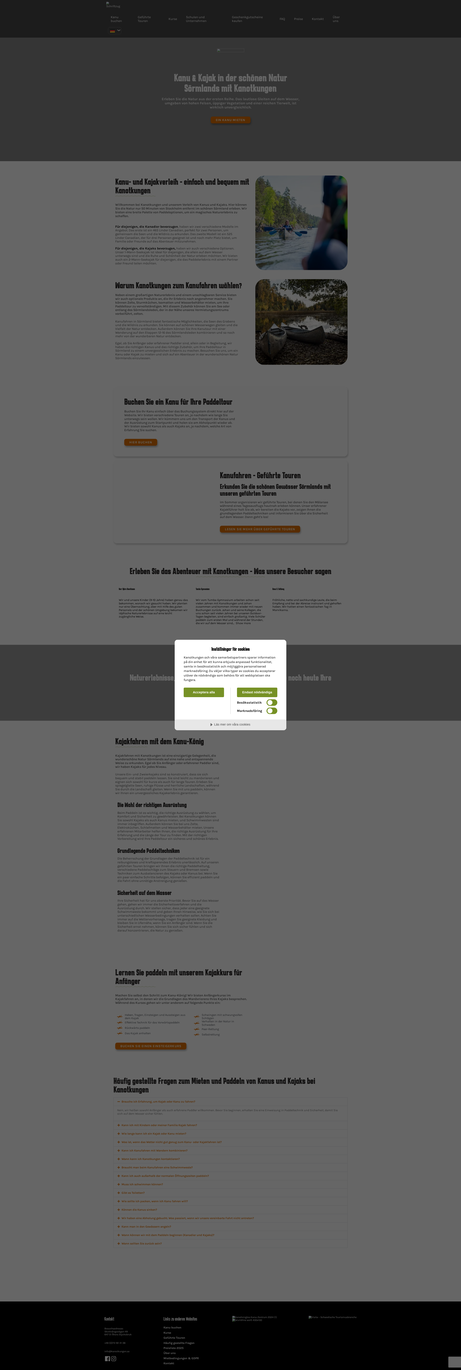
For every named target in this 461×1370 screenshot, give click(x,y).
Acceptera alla (204, 692)
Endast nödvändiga (257, 692)
